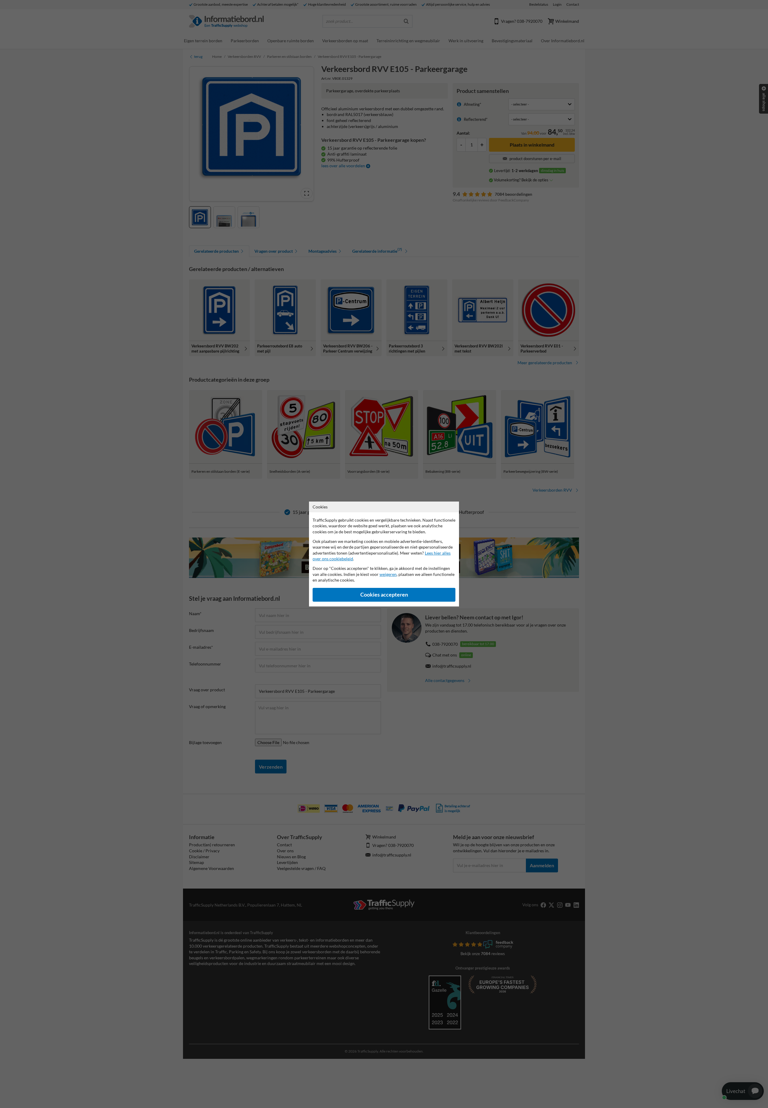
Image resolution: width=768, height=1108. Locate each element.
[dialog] (384, 554)
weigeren (388, 574)
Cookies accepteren (384, 594)
